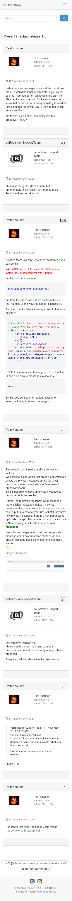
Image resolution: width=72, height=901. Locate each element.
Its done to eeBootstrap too (23, 830)
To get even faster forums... (35, 868)
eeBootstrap (12, 4)
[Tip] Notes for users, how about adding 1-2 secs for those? (36, 863)
